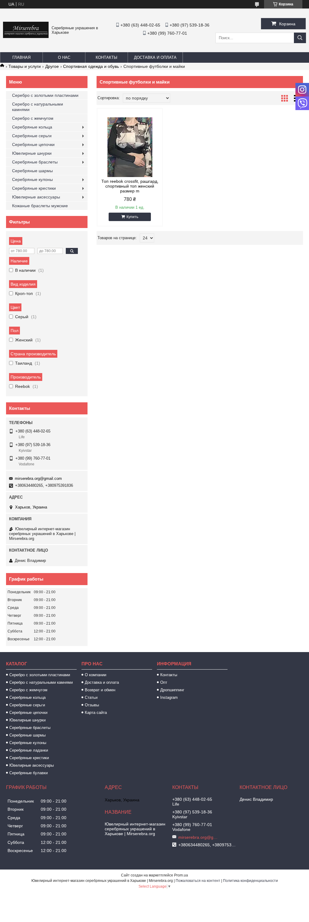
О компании (95, 675)
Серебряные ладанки (28, 750)
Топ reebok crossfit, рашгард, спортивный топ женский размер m (129, 186)
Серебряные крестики (34, 188)
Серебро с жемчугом (32, 118)
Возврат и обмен (100, 690)
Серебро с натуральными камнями (37, 107)
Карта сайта (96, 712)
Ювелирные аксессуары (36, 197)
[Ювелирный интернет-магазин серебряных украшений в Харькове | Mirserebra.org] (26, 36)
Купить (132, 217)
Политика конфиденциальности (250, 881)
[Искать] (300, 38)
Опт (163, 682)
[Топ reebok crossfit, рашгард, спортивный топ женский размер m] (130, 147)
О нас (64, 57)
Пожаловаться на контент (198, 881)
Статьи (91, 697)
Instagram (169, 697)
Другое (52, 66)
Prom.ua (181, 875)
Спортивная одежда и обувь (91, 66)
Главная (21, 57)
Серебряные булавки (28, 773)
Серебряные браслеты (35, 162)
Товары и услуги (24, 66)
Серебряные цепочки (33, 144)
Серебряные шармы (32, 170)
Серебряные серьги (32, 135)
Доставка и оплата (155, 57)
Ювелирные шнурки (32, 153)
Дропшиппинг (172, 690)
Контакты (106, 57)
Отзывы (92, 705)
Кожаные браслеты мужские (40, 205)
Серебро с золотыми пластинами (45, 95)
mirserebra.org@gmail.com (38, 478)
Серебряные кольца (32, 127)
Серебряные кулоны (32, 179)
